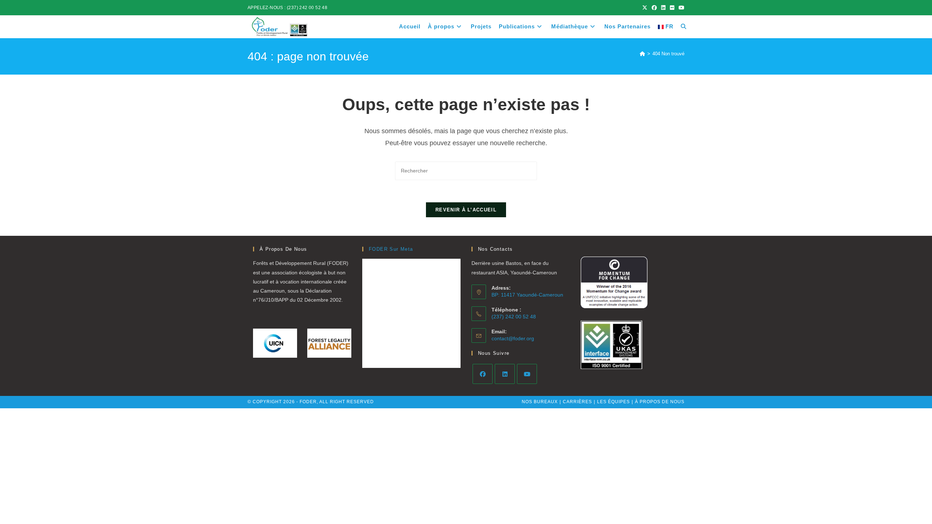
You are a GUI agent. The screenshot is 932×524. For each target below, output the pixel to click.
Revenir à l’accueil (466, 210)
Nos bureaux (540, 401)
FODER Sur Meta (391, 249)
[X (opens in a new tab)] (644, 7)
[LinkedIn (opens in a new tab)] (663, 7)
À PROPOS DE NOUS (659, 401)
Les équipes (613, 401)
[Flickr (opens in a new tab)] (672, 7)
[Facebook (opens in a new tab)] (654, 7)
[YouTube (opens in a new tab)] (680, 7)
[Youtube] (527, 374)
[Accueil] (642, 53)
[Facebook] (483, 374)
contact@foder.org (512, 338)
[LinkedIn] (505, 374)
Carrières (577, 401)
